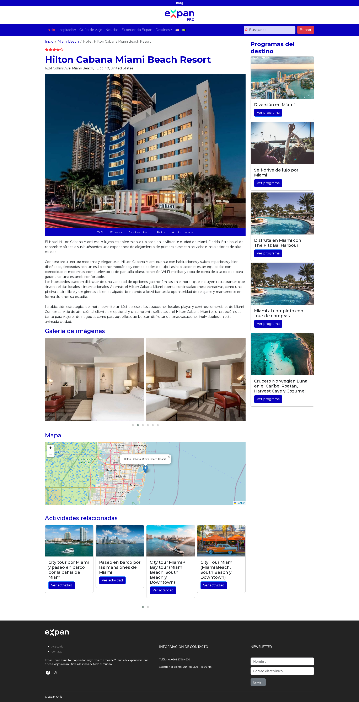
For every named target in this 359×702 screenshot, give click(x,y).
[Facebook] (48, 672)
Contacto (57, 651)
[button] (145, 469)
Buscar (305, 30)
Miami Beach (68, 41)
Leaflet (240, 503)
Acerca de (57, 646)
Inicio (49, 41)
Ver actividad (61, 585)
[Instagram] (55, 672)
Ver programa (268, 113)
